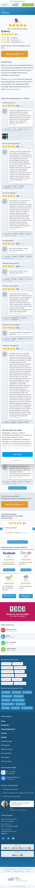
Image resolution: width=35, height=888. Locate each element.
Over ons (28, 871)
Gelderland (7, 696)
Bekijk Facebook (8, 570)
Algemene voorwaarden (9, 869)
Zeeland (16, 708)
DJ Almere (7, 664)
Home (3, 721)
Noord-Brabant (19, 700)
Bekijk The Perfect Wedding (26, 596)
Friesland (28, 692)
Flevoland (17, 692)
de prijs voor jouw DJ (13, 89)
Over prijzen (5, 757)
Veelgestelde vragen (18, 871)
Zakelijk (4, 737)
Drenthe (6, 692)
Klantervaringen (6, 741)
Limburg (7, 700)
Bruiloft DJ (5, 725)
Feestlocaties (5, 745)
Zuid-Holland (28, 708)
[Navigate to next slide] (33, 529)
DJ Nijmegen (8, 667)
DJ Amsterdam (8, 675)
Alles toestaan (17, 454)
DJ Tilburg (20, 671)
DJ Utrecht (18, 679)
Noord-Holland (8, 704)
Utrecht (6, 708)
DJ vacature (8, 871)
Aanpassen (16, 460)
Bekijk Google (25, 570)
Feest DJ (4, 733)
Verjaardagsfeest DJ (8, 729)
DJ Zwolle (7, 679)
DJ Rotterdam (21, 683)
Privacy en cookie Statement (25, 869)
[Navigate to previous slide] (1, 529)
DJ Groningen (21, 667)
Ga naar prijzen (6, 761)
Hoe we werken (6, 753)
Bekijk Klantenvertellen (9, 595)
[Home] (15, 4)
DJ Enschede (22, 675)
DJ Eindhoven (8, 671)
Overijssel (21, 704)
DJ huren (10, 79)
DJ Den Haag (8, 683)
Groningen (19, 696)
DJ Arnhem (18, 664)
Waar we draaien (7, 749)
